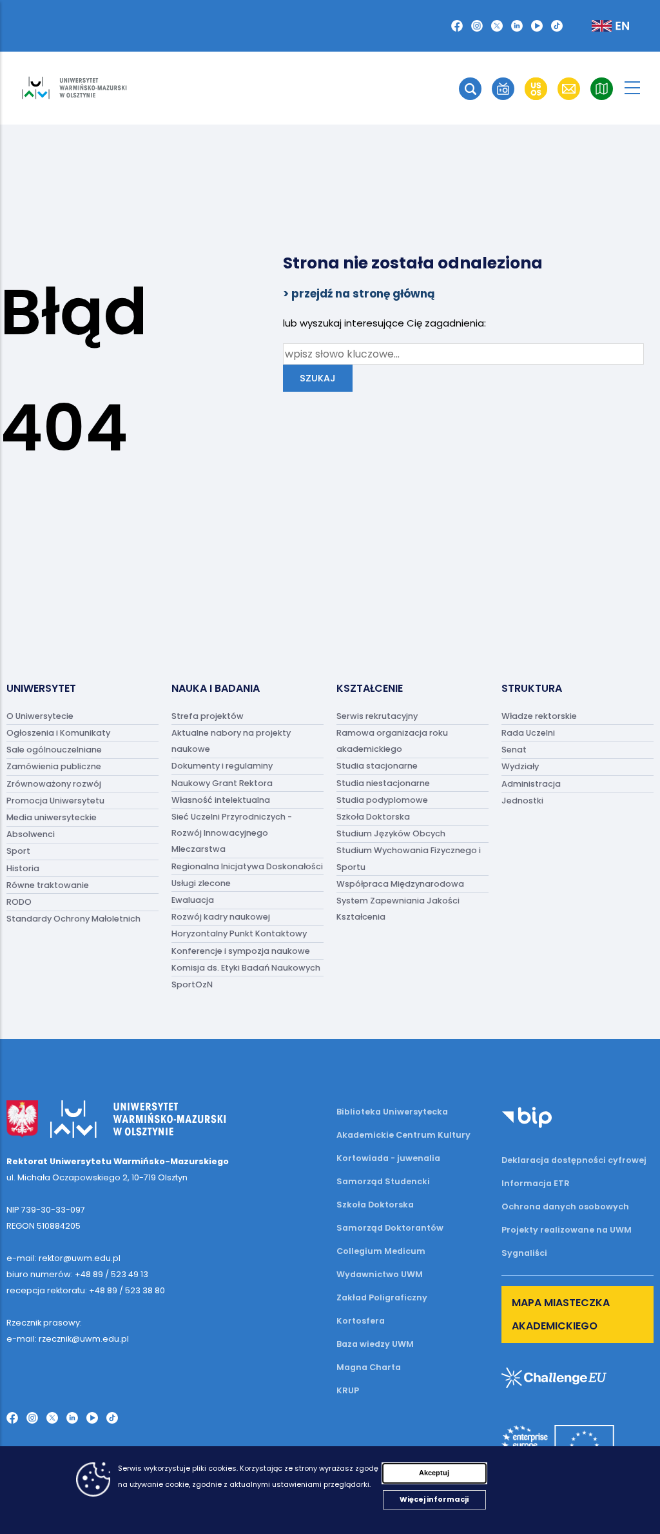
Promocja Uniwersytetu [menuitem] (55, 800)
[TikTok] (557, 26)
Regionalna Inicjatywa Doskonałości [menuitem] (247, 866)
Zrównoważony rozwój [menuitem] (53, 783)
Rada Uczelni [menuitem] (528, 732)
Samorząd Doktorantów (389, 1227)
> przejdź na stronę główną (359, 293)
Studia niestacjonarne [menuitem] (383, 783)
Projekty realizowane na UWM (566, 1229)
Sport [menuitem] (18, 851)
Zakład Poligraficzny (381, 1297)
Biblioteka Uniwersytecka (392, 1111)
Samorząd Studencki (383, 1181)
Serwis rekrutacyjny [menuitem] (377, 716)
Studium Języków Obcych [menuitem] (390, 834)
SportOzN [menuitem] (192, 984)
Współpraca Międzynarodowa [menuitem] (400, 883)
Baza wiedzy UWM (375, 1343)
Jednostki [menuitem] (522, 800)
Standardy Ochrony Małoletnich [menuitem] (73, 919)
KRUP (347, 1390)
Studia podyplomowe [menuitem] (382, 799)
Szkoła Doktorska (375, 1204)
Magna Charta (368, 1367)
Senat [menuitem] (514, 750)
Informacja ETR (535, 1183)
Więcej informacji (434, 1499)
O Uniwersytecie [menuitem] (39, 716)
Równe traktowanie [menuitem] (47, 885)
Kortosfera (360, 1320)
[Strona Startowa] (74, 88)
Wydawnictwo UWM (379, 1274)
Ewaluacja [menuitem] (192, 899)
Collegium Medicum (380, 1251)
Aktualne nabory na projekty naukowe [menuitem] (231, 740)
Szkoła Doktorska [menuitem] (373, 816)
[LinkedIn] (517, 26)
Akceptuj (434, 1473)
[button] (470, 88)
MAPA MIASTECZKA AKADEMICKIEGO (561, 1314)
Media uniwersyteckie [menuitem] (51, 817)
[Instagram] (477, 26)
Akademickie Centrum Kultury (403, 1134)
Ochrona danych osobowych (565, 1206)
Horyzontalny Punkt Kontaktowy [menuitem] (239, 934)
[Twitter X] (497, 26)
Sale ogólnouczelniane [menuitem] (54, 750)
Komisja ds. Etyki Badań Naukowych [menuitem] (245, 967)
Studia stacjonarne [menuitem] (377, 766)
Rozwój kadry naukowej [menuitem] (220, 917)
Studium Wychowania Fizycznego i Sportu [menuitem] (408, 859)
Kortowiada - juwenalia (388, 1158)
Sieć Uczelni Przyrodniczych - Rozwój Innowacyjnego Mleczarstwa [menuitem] (231, 832)
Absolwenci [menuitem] (30, 834)
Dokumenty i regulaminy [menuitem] (222, 766)
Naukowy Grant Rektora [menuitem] (222, 783)
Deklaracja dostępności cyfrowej (573, 1160)
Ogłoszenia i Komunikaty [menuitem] (58, 732)
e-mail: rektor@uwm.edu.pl (63, 1258)
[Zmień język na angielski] (600, 26)
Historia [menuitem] (22, 868)
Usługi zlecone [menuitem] (201, 883)
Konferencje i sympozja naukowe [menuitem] (240, 950)
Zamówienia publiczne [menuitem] (53, 767)
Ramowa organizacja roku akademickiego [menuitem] (392, 740)
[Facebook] (457, 26)
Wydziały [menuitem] (520, 767)
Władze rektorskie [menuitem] (539, 716)
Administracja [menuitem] (531, 783)
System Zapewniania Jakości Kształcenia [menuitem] (398, 908)
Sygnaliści (524, 1252)
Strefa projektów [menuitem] (207, 716)
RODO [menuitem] (19, 901)
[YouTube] (537, 26)
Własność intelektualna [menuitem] (220, 799)
